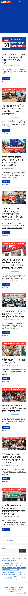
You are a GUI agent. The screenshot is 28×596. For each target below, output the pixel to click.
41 (8, 540)
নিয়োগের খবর (6, 335)
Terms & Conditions (11, 589)
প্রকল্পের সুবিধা (6, 184)
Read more (6, 78)
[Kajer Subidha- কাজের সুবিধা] (6, 2)
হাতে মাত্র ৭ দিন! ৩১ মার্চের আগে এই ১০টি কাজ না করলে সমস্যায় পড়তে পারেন (13, 58)
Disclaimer (19, 589)
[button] (19, 2)
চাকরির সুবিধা (6, 236)
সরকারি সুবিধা (6, 381)
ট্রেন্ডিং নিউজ (5, 430)
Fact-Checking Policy (14, 591)
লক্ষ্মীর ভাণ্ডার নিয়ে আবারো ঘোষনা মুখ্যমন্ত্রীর (13, 361)
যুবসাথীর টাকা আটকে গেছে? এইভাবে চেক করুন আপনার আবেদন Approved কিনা (13, 161)
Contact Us (13, 587)
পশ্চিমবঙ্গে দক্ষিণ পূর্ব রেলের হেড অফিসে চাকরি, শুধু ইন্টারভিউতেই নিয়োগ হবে (13, 314)
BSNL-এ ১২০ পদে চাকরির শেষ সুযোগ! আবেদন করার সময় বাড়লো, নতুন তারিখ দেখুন (13, 212)
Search (4, 548)
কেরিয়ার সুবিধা (6, 133)
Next (11, 540)
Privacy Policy (20, 587)
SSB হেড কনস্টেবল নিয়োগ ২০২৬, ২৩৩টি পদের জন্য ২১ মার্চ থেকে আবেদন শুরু (12, 458)
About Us (7, 587)
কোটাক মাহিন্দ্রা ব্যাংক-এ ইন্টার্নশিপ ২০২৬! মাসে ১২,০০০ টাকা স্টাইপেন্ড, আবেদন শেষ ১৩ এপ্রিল (12, 264)
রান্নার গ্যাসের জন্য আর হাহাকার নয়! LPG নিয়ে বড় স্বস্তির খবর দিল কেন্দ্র (14, 408)
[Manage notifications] (25, 593)
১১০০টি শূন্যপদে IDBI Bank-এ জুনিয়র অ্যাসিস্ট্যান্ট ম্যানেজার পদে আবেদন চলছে (13, 509)
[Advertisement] (14, 19)
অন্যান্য (4, 81)
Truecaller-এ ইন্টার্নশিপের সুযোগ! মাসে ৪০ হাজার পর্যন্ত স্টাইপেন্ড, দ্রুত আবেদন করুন (14, 109)
